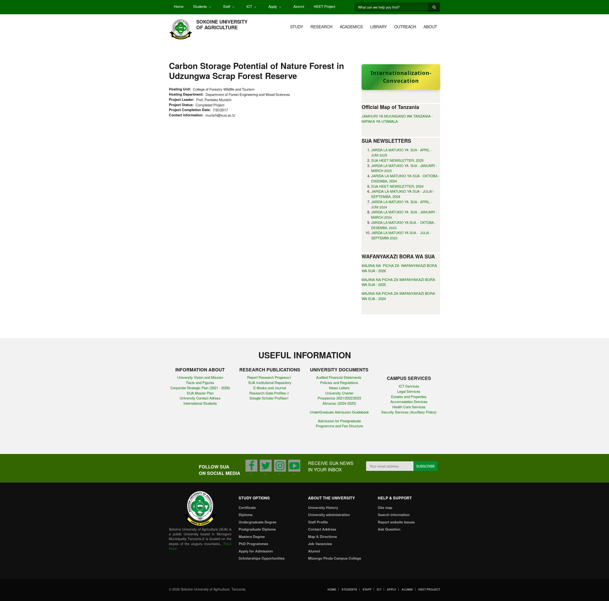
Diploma (245, 514)
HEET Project (324, 6)
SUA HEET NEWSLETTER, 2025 (397, 160)
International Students (200, 403)
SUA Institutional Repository (269, 382)
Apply (272, 6)
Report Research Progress (268, 377)
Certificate (247, 507)
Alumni (298, 6)
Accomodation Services (408, 401)
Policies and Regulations (339, 382)
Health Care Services (409, 406)
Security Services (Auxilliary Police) (409, 411)
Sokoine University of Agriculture (221, 24)
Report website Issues (396, 522)
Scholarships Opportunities (262, 558)
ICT (249, 6)
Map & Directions (322, 536)
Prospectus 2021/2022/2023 (339, 397)
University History (323, 507)
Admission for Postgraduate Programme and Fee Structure (339, 423)
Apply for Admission (256, 551)
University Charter (339, 392)
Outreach (405, 27)
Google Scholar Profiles (268, 397)
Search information (394, 514)
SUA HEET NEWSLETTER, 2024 (397, 186)
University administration (329, 514)
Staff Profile (318, 522)
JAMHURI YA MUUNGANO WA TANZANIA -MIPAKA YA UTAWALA (397, 118)
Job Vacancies (320, 543)
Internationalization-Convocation (401, 76)
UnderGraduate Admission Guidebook (339, 411)
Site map (385, 507)
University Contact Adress (200, 397)
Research (321, 27)
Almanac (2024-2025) (339, 403)
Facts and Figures (200, 382)
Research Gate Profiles (268, 392)
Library (378, 27)
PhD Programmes (253, 543)
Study (296, 27)
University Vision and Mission (200, 377)
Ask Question (389, 529)
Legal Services (408, 391)
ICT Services (409, 386)
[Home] (181, 28)
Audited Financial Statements (339, 377)
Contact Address (322, 529)
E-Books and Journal (269, 387)
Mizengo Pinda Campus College (334, 558)
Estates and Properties (409, 396)
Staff (226, 6)
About (430, 27)
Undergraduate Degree (257, 522)
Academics (351, 27)
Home (178, 6)
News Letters (339, 387)
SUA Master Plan (200, 392)
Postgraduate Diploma (257, 529)
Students (200, 6)
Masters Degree (252, 536)
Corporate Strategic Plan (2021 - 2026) (200, 387)
